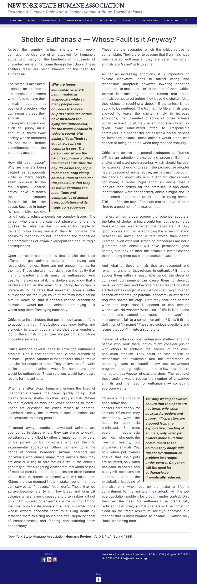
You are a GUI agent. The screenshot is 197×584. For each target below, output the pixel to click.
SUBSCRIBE (16, 20)
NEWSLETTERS (49, 20)
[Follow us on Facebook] (43, 559)
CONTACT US (171, 20)
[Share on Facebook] (98, 579)
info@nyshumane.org (134, 558)
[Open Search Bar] (186, 20)
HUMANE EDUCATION (78, 20)
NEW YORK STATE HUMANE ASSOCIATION (66, 5)
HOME (31, 20)
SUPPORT (128, 20)
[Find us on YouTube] (49, 559)
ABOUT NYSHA (150, 20)
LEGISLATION (105, 20)
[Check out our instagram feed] (55, 559)
